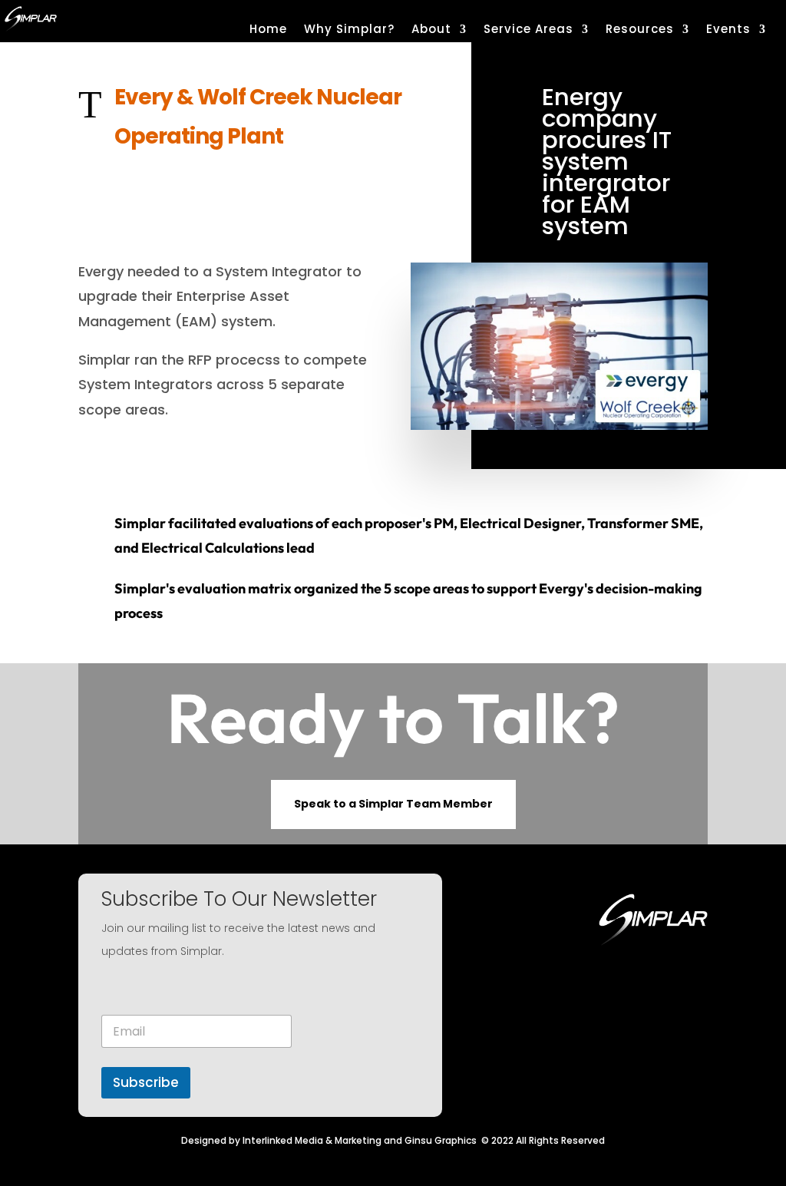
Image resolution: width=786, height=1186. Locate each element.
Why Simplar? (349, 30)
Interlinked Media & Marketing (312, 1140)
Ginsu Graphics (441, 1140)
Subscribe (146, 1082)
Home (268, 30)
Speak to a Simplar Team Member (393, 803)
